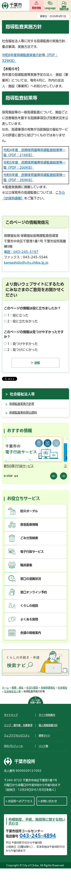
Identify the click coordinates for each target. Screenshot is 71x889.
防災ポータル (29, 511)
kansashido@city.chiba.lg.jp (26, 262)
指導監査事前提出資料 (23, 412)
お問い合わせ (48, 801)
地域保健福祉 (48, 687)
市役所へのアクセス (20, 801)
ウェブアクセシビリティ (17, 735)
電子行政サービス (32, 551)
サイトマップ (11, 715)
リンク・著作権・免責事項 (18, 725)
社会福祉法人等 (22, 394)
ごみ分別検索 (29, 537)
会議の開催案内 (30, 632)
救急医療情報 (29, 524)
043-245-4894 (38, 835)
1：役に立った (17, 315)
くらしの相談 (29, 605)
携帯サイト (44, 735)
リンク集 (43, 746)
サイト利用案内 (47, 715)
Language (50, 8)
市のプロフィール (13, 746)
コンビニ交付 (20, 465)
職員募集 (26, 565)
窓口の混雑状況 (30, 578)
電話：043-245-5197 (21, 251)
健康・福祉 (17, 687)
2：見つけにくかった (22, 349)
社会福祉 (62, 687)
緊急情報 (36, 8)
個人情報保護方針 (48, 725)
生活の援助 (32, 687)
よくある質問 (29, 619)
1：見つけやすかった (22, 343)
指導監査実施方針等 (21, 403)
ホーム (5, 687)
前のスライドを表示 (53, 476)
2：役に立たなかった (22, 321)
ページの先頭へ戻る (35, 701)
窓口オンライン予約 (33, 592)
